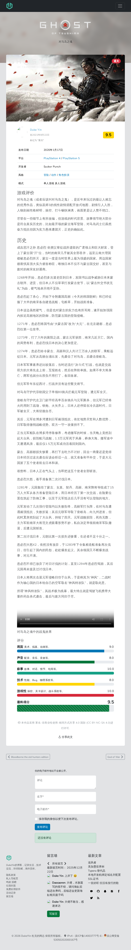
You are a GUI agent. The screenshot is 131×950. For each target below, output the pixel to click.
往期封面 (11, 885)
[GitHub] (98, 891)
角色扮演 (64, 175)
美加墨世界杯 (96, 867)
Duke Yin (36, 130)
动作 (53, 175)
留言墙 (9, 896)
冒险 (46, 175)
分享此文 (67, 737)
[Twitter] (91, 898)
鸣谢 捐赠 (11, 882)
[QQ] (105, 891)
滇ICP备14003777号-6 (88, 936)
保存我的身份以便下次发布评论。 (59, 819)
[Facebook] (118, 891)
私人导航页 (12, 878)
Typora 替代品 (96, 871)
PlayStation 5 (71, 158)
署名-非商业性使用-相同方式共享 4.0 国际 (60, 722)
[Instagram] (111, 891)
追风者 (92, 862)
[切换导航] (120, 6)
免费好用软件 (13, 889)
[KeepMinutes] (91, 891)
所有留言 (57, 863)
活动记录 (11, 892)
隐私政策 (11, 875)
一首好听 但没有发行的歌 (103, 883)
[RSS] (98, 898)
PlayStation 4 (52, 158)
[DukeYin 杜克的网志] (9, 6)
